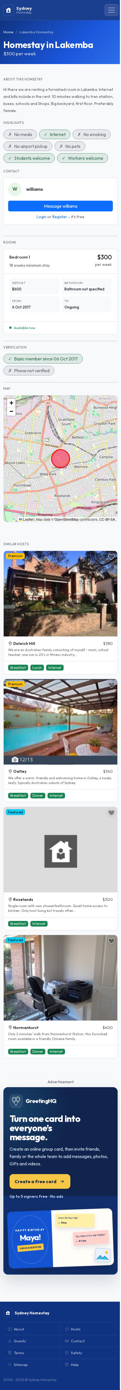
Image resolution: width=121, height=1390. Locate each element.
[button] (11, 403)
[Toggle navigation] (111, 10)
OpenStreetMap (67, 519)
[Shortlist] (111, 556)
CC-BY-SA (107, 519)
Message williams (60, 206)
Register (59, 216)
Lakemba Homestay (36, 32)
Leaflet (27, 519)
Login (41, 216)
